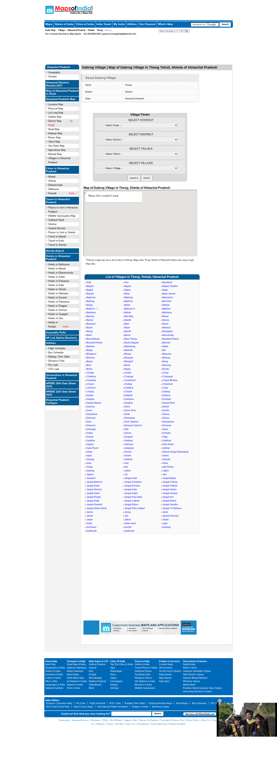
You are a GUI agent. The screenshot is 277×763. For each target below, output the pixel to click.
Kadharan (129, 531)
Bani (126, 323)
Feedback (100, 724)
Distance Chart (56, 360)
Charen (90, 384)
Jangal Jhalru (169, 489)
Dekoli (165, 406)
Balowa (90, 316)
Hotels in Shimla (57, 289)
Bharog (166, 357)
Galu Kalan (168, 444)
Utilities (132, 24)
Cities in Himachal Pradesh (57, 170)
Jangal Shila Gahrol (96, 508)
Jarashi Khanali (170, 516)
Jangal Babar (169, 478)
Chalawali (167, 376)
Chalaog (128, 376)
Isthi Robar (168, 467)
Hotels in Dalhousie (58, 264)
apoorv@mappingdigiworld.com (119, 34)
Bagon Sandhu (170, 286)
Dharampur (168, 421)
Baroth (127, 331)
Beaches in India (143, 684)
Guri (126, 463)
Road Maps (182, 703)
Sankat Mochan (56, 228)
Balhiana (91, 312)
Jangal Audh (130, 478)
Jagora (90, 474)
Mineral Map (55, 154)
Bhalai (127, 354)
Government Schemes (195, 661)
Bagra (127, 290)
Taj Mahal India (142, 674)
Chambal (91, 380)
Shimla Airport (55, 250)
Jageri (165, 470)
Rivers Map (54, 137)
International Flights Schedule (112, 706)
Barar (127, 327)
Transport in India (76, 661)
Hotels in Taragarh (58, 314)
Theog (100, 30)
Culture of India (53, 678)
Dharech (90, 425)
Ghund (127, 451)
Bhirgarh (128, 361)
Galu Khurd (92, 448)
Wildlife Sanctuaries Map (61, 215)
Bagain (90, 286)
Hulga (89, 467)
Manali (51, 176)
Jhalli (89, 523)
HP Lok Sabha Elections (61, 337)
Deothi (165, 410)
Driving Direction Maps (160, 703)
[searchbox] (205, 24)
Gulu (88, 463)
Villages (61, 30)
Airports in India (75, 684)
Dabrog (166, 391)
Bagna (127, 286)
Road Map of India (76, 664)
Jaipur (113, 678)
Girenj (165, 455)
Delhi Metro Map (75, 678)
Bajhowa (91, 297)
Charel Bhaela (169, 380)
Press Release (143, 724)
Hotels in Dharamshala (60, 272)
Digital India (189, 664)
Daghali (128, 395)
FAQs (105, 720)
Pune (113, 674)
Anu (126, 282)
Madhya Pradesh (97, 681)
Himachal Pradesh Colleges (57, 401)
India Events (165, 674)
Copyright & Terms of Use (172, 720)
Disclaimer (95, 720)
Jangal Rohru (131, 504)
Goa (91, 671)
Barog (89, 331)
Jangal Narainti (94, 504)
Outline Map (54, 116)
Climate (52, 76)
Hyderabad (116, 671)
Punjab (92, 674)
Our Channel (147, 24)
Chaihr (127, 372)
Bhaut (89, 361)
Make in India (190, 667)
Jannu (89, 512)
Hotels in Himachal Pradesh (58, 258)
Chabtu (90, 372)
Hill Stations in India (145, 681)
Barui (89, 335)
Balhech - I (91, 308)
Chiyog (90, 391)
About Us (205, 720)
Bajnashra (167, 297)
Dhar (89, 421)
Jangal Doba (93, 485)
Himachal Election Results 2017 (57, 84)
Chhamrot (167, 384)
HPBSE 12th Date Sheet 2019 (61, 393)
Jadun (127, 470)
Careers (110, 724)
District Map (54, 121)
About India (51, 661)
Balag (89, 305)
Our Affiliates (116, 720)
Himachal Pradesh (76, 30)
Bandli (127, 320)
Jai (125, 474)
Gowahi (166, 459)
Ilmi (126, 467)
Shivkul (52, 224)
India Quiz (164, 681)
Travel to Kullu (56, 240)
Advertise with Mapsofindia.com (199, 714)
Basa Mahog (92, 339)
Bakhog (90, 301)
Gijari (89, 455)
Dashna (90, 406)
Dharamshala (55, 185)
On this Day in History (170, 671)
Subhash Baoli (56, 220)
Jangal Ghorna (94, 489)
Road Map (53, 129)
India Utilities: (52, 700)
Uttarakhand (95, 684)
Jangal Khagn (93, 497)
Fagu (165, 436)
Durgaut (128, 436)
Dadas (89, 395)
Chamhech (130, 380)
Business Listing (160, 706)
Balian (127, 312)
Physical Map (55, 108)
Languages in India (55, 684)
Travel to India (142, 661)
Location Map (55, 104)
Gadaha (90, 440)
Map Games (165, 678)
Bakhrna (128, 301)
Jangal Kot (167, 497)
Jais (164, 474)
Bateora (90, 346)
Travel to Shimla (57, 244)
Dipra (165, 429)
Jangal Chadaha (133, 482)
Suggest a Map (130, 720)
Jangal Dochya (132, 485)
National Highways (76, 667)
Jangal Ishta (130, 489)
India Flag (50, 664)
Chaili (165, 372)
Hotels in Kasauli (57, 297)
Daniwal (166, 399)
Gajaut (89, 444)
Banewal (91, 323)
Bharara (90, 357)
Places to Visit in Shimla (61, 232)
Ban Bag (128, 316)
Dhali (127, 414)
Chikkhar (129, 387)
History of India (52, 671)
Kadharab (91, 531)
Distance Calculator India (59, 703)
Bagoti (89, 290)
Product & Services (169, 661)
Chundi (128, 391)
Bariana (166, 327)
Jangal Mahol (169, 500)
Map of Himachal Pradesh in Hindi (62, 92)
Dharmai (166, 425)
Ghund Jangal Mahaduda (175, 451)
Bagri (165, 290)
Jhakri (165, 519)
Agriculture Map (56, 150)
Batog (89, 350)
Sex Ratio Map (56, 145)
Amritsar (114, 688)
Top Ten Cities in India (121, 664)
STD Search (216, 703)
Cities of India (85, 24)
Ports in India (73, 688)
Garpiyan (129, 448)
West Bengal (95, 678)
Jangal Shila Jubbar (134, 508)
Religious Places (143, 678)
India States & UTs (98, 661)
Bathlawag (129, 346)
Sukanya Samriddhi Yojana (197, 671)
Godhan (128, 459)
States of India (64, 24)
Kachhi (128, 527)
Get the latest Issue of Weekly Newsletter (168, 724)
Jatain (89, 519)
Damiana (129, 399)
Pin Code (81, 703)
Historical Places (143, 671)
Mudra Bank (189, 684)
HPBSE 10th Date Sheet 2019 (61, 385)
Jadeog (90, 470)
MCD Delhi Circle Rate (58, 706)
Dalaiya (90, 399)
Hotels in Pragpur (57, 305)
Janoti (89, 516)
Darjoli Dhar (168, 403)
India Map (50, 30)
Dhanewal (129, 418)
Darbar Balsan (93, 403)
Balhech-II (129, 308)
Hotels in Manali (57, 268)
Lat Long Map (55, 112)
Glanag (90, 459)
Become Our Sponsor (148, 720)
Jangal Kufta (92, 500)
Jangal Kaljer (131, 493)
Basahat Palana (170, 339)
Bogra (127, 369)
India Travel (103, 24)
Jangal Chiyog (169, 482)
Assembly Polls (56, 332)
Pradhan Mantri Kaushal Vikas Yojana (202, 688)
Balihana (167, 312)
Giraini (127, 455)
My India (119, 24)
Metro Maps (73, 674)
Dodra (89, 433)
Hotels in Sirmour (57, 310)
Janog (127, 512)
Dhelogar (91, 429)
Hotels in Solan (56, 276)
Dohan (127, 433)
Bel (164, 350)
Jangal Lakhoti (131, 500)
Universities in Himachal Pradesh (61, 376)
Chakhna (91, 376)
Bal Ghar (166, 301)
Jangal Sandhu (170, 504)
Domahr (166, 433)
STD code (53, 369)
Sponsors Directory (80, 720)
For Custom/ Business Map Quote (63, 34)
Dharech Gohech (133, 425)
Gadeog (128, 440)
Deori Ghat (129, 410)
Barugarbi (167, 331)
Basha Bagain (131, 342)
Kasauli (52, 193)
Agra (112, 667)
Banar (165, 316)
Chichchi (91, 387)
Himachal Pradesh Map (60, 99)
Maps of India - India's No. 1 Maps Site (49, 10)
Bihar (91, 688)
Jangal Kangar (170, 493)
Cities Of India (117, 661)
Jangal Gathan (170, 485)
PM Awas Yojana (191, 681)
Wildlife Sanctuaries (145, 688)
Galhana (128, 444)
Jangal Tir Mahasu (171, 508)
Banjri (165, 323)
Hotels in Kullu (56, 285)
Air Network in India (77, 681)
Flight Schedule (56, 348)
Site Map (119, 724)
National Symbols (54, 688)
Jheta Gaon (130, 523)
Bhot (88, 365)
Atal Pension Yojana (193, 674)
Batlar (165, 346)
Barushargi (168, 335)
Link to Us (130, 724)
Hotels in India (142, 664)
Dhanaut (90, 418)
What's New (165, 24)
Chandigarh (116, 681)
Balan (127, 305)
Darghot (128, 403)
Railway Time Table (59, 356)
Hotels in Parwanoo (58, 281)
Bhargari (128, 357)
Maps (48, 24)
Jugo (165, 523)
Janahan (91, 478)
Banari (89, 320)
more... (73, 193)
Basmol (166, 342)
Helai (165, 463)
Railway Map (55, 133)
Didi (126, 429)
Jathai (127, 519)
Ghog (89, 451)
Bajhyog (128, 297)
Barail (89, 327)
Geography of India (55, 667)
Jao (126, 516)
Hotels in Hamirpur (58, 293)
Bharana (166, 354)
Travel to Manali (57, 236)
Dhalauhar (91, 414)
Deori (89, 410)
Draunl (89, 436)
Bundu (165, 369)
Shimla (91, 30)
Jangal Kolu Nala (133, 497)
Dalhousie (53, 189)
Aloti (88, 282)
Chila (165, 387)
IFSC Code (115, 703)
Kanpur (114, 684)
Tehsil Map (54, 141)
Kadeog (166, 527)
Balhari (166, 305)
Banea (165, 320)
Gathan (166, 448)
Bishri (89, 369)
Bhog (165, 361)
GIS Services (165, 667)
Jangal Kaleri (93, 493)
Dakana (166, 395)
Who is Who (51, 681)
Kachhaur (91, 527)
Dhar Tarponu (131, 421)
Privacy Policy (192, 720)
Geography (54, 72)
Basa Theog (130, 339)
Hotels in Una (55, 318)
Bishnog (166, 365)
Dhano (165, 418)
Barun (127, 335)
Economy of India (54, 674)
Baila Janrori (168, 293)
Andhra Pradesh (97, 664)
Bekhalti (128, 350)
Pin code (53, 365)
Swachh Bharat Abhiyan (195, 678)
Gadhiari (166, 440)
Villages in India (140, 706)
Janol (165, 512)
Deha (127, 406)
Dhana (165, 414)
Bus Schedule (56, 352)
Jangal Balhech (94, 482)
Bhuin (127, 365)
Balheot (166, 308)
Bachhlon (167, 282)
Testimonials (64, 720)
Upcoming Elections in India (197, 691)
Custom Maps (166, 664)
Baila (127, 293)
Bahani (90, 293)
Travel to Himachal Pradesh (58, 201)
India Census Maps (83, 706)
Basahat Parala (94, 342)
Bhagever (91, 354)
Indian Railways (75, 671)
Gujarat (92, 667)
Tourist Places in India (146, 667)
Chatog (128, 384)
